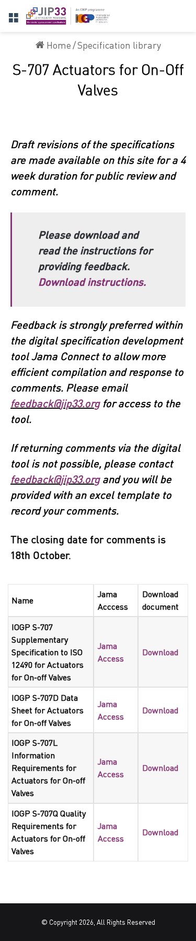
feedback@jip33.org (55, 403)
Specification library (119, 45)
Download (160, 652)
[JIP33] (68, 16)
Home (57, 45)
